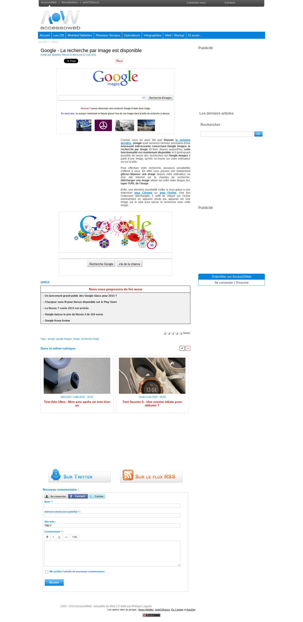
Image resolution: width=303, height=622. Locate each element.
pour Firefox (168, 192)
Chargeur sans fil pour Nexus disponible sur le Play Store (81, 302)
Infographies (152, 35)
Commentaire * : (53, 531)
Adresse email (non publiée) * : (62, 511)
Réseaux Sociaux (108, 35)
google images (64, 338)
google (51, 338)
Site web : (50, 521)
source (45, 281)
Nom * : (48, 501)
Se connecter (223, 282)
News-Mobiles (146, 609)
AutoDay (191, 609)
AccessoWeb (49, 2)
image (76, 338)
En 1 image (177, 609)
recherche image (90, 338)
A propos (229, 2)
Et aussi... (195, 35)
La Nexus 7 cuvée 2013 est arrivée (67, 308)
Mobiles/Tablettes (80, 35)
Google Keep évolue (57, 320)
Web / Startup (174, 35)
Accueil (45, 35)
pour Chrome (143, 192)
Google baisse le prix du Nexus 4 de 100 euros (74, 314)
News (54, 41)
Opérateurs (132, 35)
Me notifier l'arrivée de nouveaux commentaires (77, 571)
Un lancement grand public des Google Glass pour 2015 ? (81, 295)
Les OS (58, 35)
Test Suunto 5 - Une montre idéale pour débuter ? (152, 403)
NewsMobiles (70, 2)
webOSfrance (90, 2)
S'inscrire (242, 282)
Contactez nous (196, 2)
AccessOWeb (83, 606)
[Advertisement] (184, 19)
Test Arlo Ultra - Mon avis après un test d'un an (77, 403)
